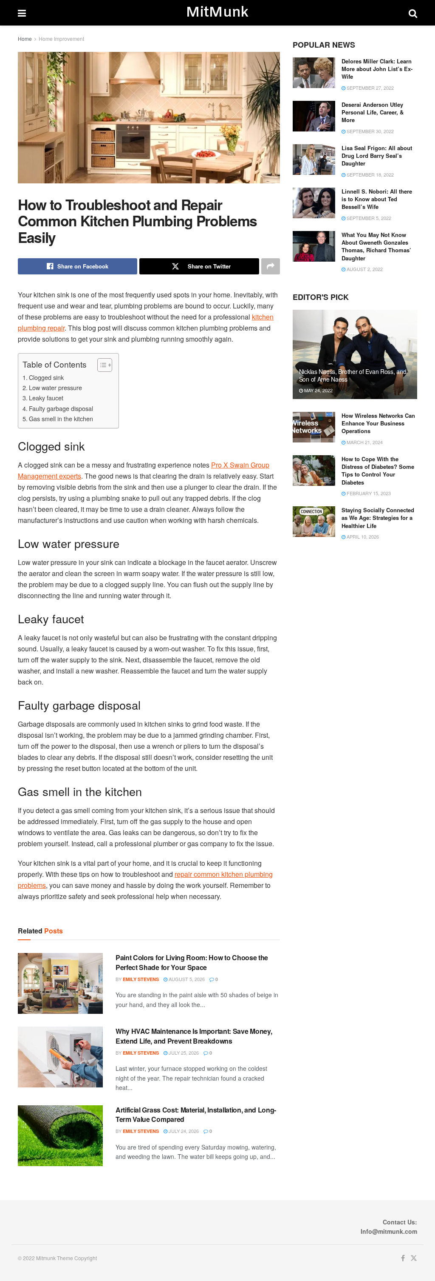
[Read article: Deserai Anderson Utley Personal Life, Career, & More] (314, 116)
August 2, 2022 (364, 268)
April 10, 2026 (362, 536)
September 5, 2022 (368, 217)
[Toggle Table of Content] (100, 365)
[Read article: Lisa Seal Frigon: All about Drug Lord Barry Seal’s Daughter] (314, 159)
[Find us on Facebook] (403, 1258)
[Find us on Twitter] (413, 1258)
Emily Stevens (141, 979)
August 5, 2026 (186, 979)
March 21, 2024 (364, 442)
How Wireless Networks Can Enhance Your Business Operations (378, 423)
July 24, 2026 (183, 1130)
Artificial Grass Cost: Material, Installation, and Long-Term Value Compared (196, 1114)
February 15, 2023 (368, 493)
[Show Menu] (22, 13)
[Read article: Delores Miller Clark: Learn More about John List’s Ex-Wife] (314, 72)
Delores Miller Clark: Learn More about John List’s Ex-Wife (377, 68)
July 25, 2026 (183, 1052)
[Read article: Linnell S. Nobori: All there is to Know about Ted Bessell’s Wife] (314, 203)
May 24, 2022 (318, 390)
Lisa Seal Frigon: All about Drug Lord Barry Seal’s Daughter (377, 155)
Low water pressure (55, 387)
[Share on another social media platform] (270, 266)
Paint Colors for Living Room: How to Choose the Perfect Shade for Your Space (192, 962)
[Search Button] (413, 13)
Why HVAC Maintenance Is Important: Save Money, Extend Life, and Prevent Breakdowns (194, 1035)
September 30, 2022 (369, 131)
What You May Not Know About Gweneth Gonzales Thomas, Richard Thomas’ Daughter (376, 246)
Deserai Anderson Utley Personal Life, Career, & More (373, 112)
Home (25, 38)
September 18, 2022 (369, 174)
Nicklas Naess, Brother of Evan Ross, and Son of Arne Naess (353, 375)
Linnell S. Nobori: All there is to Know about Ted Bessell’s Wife (377, 199)
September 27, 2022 (369, 87)
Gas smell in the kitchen (61, 418)
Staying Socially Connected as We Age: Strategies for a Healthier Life (378, 517)
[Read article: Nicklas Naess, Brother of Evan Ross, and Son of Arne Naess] (355, 354)
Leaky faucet (46, 397)
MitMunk (217, 13)
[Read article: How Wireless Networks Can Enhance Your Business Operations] (314, 427)
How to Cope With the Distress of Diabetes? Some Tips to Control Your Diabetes (378, 470)
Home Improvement (61, 38)
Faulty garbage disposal (61, 408)
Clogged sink (46, 377)
